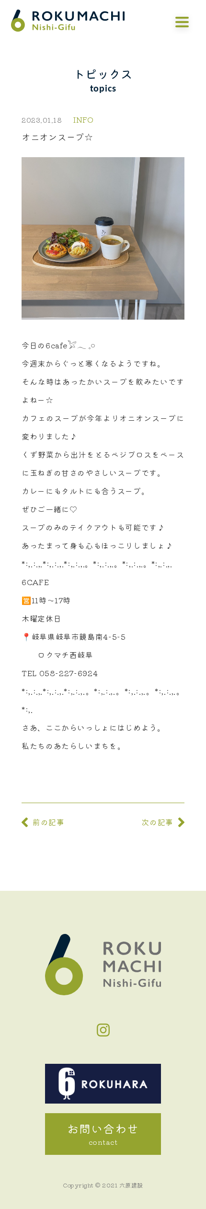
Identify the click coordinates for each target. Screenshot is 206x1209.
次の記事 (157, 822)
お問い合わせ (103, 1133)
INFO (83, 119)
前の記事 (49, 822)
